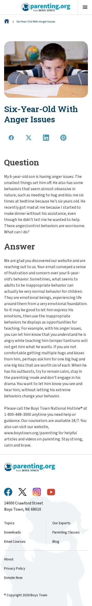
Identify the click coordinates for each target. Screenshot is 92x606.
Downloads (12, 532)
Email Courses (15, 541)
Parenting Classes (66, 532)
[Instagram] (37, 492)
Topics (9, 523)
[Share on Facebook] (11, 137)
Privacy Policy (14, 568)
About (8, 559)
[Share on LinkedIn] (46, 137)
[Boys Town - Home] (46, 7)
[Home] (7, 21)
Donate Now (13, 577)
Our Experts (61, 523)
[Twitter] (22, 492)
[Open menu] (85, 7)
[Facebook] (8, 492)
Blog (55, 541)
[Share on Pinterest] (63, 137)
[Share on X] (28, 137)
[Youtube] (51, 492)
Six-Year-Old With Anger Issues (35, 21)
